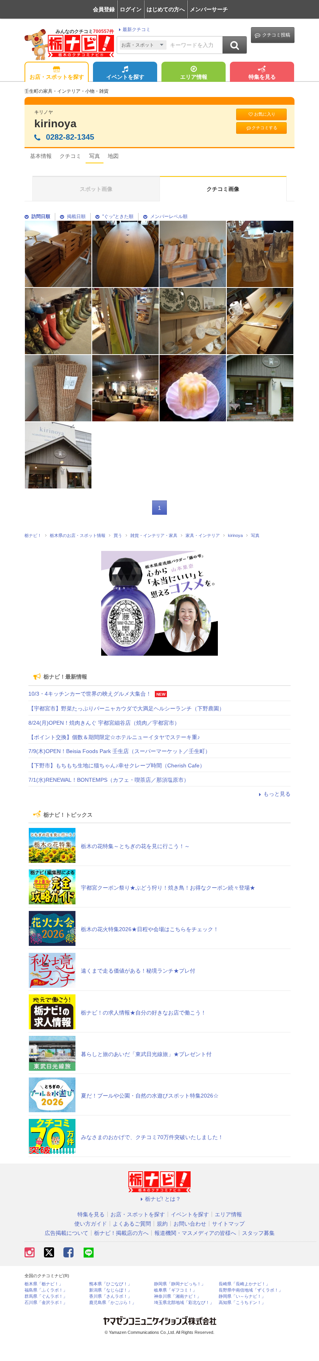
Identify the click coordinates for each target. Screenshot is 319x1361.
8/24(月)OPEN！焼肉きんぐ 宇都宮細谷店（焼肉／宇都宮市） (104, 723)
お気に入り (264, 114)
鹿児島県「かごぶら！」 (112, 1302)
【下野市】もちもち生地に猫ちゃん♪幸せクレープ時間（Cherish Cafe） (116, 765)
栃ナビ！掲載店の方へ (121, 1233)
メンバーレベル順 (169, 216)
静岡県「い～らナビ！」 (242, 1296)
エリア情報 (193, 77)
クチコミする (264, 127)
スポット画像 (96, 189)
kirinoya (55, 124)
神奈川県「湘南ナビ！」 (177, 1296)
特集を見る (262, 77)
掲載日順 (76, 216)
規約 (162, 1224)
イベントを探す (125, 77)
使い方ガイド (90, 1224)
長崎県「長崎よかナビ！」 (244, 1284)
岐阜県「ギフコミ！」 (175, 1290)
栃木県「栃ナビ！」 (44, 1284)
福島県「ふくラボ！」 (46, 1290)
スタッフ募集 (258, 1233)
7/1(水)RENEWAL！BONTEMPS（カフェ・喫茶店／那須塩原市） (108, 780)
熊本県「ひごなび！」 (110, 1284)
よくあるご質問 (132, 1224)
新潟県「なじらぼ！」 (110, 1290)
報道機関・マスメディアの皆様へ (195, 1233)
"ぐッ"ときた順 (117, 216)
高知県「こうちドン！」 (242, 1302)
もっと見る (277, 794)
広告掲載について (66, 1233)
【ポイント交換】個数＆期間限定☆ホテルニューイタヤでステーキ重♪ (114, 737)
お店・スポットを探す (57, 77)
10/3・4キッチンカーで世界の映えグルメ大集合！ (89, 694)
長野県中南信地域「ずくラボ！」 (251, 1290)
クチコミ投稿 (276, 35)
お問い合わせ (190, 1224)
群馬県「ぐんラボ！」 (46, 1296)
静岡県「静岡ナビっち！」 (179, 1284)
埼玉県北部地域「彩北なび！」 (184, 1302)
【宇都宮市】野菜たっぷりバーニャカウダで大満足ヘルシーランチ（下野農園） (126, 708)
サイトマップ (228, 1224)
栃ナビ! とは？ (163, 1199)
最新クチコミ (137, 29)
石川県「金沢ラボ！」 (46, 1302)
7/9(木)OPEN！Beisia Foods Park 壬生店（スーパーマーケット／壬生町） (119, 751)
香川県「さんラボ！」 (110, 1296)
